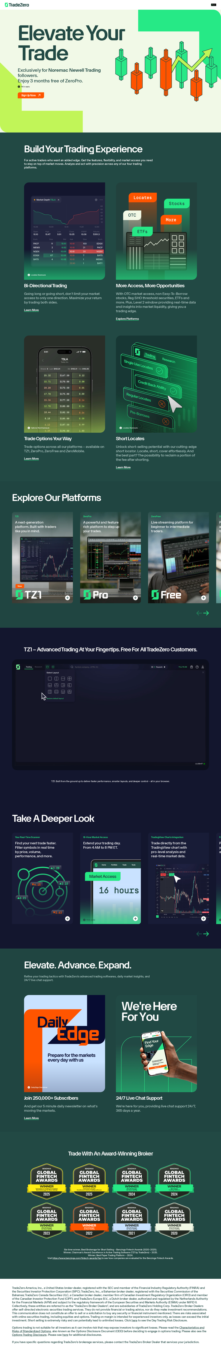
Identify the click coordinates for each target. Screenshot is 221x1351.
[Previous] (199, 613)
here (134, 1320)
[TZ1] (67, 597)
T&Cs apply (25, 87)
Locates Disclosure (38, 275)
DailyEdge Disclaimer (39, 1087)
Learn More (31, 310)
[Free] (203, 597)
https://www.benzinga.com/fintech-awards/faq (76, 1258)
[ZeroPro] (135, 597)
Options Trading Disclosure (29, 1335)
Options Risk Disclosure (40, 428)
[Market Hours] (135, 918)
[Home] (17, 5)
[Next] (206, 613)
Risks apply (90, 920)
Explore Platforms (127, 318)
